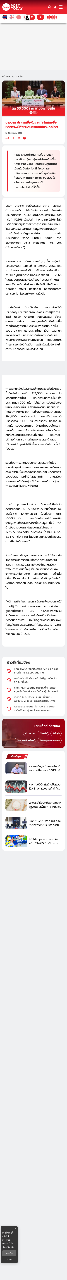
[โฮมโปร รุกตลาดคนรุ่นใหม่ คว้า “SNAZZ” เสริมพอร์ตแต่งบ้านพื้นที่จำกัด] (16, 841)
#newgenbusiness (49, 740)
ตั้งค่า (9, 1259)
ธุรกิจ (14, 76)
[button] (55, 7)
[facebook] (13, 138)
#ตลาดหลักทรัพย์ (25, 740)
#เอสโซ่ (43, 733)
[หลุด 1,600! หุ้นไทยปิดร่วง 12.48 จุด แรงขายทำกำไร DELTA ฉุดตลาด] (16, 786)
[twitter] (19, 138)
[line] (24, 138)
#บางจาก (29, 733)
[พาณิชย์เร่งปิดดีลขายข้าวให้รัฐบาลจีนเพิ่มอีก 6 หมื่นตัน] (16, 805)
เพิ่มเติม (10, 1247)
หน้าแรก (6, 76)
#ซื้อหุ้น (56, 733)
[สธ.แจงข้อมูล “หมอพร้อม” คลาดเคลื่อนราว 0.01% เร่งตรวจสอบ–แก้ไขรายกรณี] (16, 768)
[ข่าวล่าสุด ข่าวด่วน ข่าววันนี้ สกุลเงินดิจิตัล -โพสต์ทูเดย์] (12, 7)
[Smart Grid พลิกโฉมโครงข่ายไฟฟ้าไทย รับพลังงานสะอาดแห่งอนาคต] (16, 823)
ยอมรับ (9, 1253)
